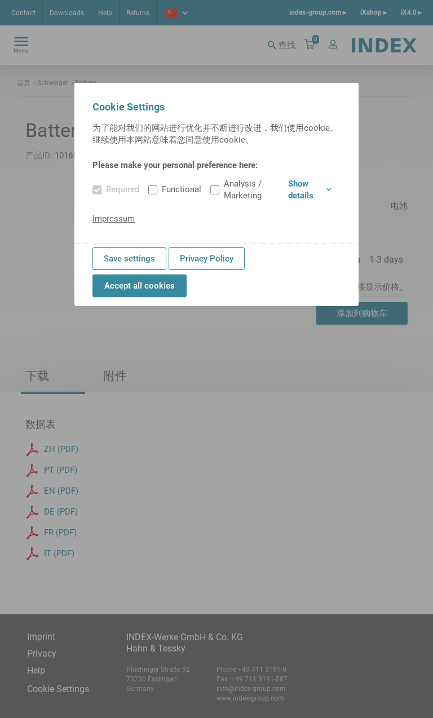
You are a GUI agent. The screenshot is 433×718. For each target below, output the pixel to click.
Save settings (129, 259)
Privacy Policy (206, 259)
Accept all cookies (139, 286)
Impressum (113, 219)
